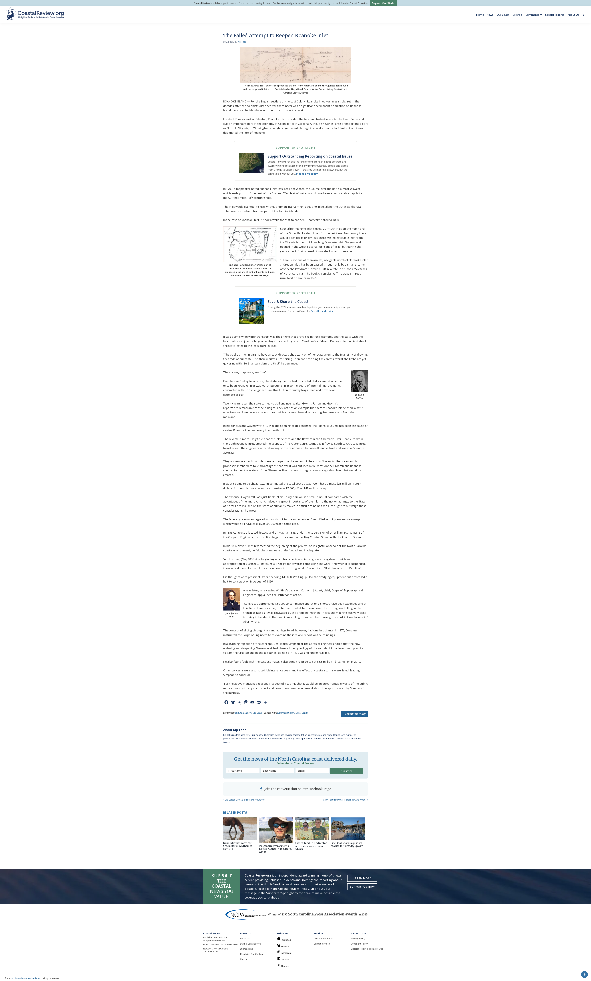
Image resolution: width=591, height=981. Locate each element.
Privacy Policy (358, 938)
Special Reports (554, 14)
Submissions (246, 948)
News (489, 14)
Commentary (533, 14)
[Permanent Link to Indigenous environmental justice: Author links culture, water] (276, 830)
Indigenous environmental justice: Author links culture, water (275, 848)
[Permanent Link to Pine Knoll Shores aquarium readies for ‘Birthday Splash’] (348, 828)
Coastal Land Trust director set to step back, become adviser (311, 846)
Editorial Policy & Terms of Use (367, 948)
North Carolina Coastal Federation (220, 944)
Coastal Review (201, 3)
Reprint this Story (355, 714)
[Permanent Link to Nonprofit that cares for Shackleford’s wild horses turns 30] (240, 828)
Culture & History (243, 712)
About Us (573, 14)
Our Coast (503, 14)
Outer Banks (302, 712)
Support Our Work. (383, 3)
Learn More (362, 878)
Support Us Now (362, 886)
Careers (244, 959)
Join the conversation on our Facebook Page (297, 789)
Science (517, 14)
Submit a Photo (322, 943)
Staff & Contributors (250, 943)
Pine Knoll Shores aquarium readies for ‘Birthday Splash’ (347, 844)
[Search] (583, 14)
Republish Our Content (251, 953)
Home (480, 14)
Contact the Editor (323, 938)
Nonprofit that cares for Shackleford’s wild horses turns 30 (237, 846)
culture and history (286, 712)
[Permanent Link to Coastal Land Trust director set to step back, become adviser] (312, 828)
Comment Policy (359, 943)
